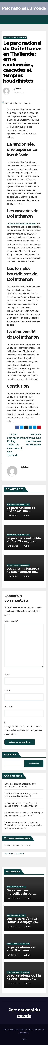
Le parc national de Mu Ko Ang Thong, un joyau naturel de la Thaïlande (15, 444)
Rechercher (10, 754)
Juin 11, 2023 (14, 898)
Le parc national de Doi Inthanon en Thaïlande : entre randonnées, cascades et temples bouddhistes (23, 825)
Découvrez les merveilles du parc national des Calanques (24, 893)
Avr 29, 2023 (14, 926)
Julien (18, 89)
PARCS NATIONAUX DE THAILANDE (15, 37)
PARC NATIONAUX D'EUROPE (16, 887)
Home (24, 1039)
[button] (38, 19)
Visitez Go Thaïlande (14, 853)
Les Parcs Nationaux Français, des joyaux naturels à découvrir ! (22, 922)
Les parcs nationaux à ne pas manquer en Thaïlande (32, 439)
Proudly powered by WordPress (15, 1029)
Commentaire (11, 621)
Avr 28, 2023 (14, 955)
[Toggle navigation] (43, 19)
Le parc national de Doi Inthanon (22, 223)
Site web (8, 706)
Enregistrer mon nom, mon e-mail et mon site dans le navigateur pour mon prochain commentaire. (23, 730)
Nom (7, 674)
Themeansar (23, 1033)
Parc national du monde (24, 8)
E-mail (8, 690)
